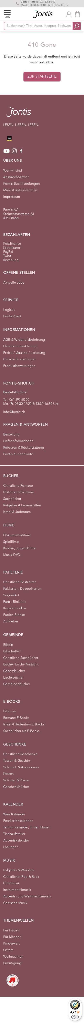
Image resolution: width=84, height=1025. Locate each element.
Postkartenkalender (18, 821)
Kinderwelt (11, 943)
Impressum (11, 197)
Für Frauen (11, 930)
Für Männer (12, 937)
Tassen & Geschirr (16, 761)
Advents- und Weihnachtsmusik (27, 896)
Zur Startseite (42, 76)
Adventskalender (16, 840)
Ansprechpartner (16, 177)
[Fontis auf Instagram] (14, 151)
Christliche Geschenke (20, 754)
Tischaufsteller (14, 834)
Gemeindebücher (16, 684)
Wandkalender (14, 814)
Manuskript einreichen (20, 190)
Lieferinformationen (18, 441)
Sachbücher (12, 499)
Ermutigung (12, 963)
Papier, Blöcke (14, 615)
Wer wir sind (12, 170)
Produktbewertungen (19, 366)
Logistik (9, 310)
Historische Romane (18, 492)
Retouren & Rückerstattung (23, 447)
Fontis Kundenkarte (18, 454)
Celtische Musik (15, 903)
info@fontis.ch (14, 412)
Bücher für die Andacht (21, 664)
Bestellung (11, 434)
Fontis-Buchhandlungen (21, 184)
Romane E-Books (16, 718)
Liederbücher (13, 677)
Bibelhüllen (12, 651)
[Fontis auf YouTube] (6, 151)
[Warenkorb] (77, 14)
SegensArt (11, 595)
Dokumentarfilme (16, 535)
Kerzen (8, 774)
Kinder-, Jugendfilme (19, 548)
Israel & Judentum (17, 512)
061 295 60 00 (47, 2)
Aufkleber (10, 621)
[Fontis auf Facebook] (21, 151)
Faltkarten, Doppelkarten (22, 589)
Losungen (10, 847)
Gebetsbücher (14, 671)
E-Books (9, 711)
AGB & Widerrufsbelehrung (24, 340)
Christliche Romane (18, 486)
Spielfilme (11, 542)
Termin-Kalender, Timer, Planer (26, 827)
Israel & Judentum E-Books (23, 724)
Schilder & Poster (16, 780)
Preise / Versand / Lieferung (24, 353)
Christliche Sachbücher (20, 658)
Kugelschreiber (15, 608)
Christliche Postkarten (19, 582)
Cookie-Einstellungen (19, 359)
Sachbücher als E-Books (21, 731)
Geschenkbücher (16, 787)
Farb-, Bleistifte (15, 602)
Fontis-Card (12, 316)
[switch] (75, 1017)
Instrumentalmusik (17, 890)
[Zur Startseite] (18, 114)
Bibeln (8, 645)
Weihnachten (13, 956)
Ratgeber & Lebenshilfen (22, 505)
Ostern (8, 950)
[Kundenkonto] (69, 13)
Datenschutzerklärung (19, 346)
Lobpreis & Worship (18, 870)
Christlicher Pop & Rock (21, 877)
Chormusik (11, 883)
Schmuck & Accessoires (21, 767)
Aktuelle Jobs (13, 282)
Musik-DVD (11, 555)
